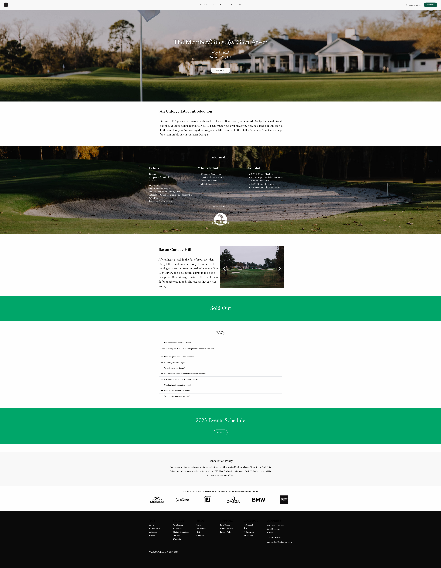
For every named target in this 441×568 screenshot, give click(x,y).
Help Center (225, 525)
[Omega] (233, 499)
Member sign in (415, 5)
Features (232, 5)
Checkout (200, 535)
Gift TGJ (176, 535)
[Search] (406, 5)
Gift (240, 5)
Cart (198, 532)
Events (222, 5)
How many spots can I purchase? (177, 343)
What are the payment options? (177, 396)
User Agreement (226, 528)
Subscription (178, 528)
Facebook (249, 525)
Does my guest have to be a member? (179, 357)
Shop (215, 5)
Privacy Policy (226, 532)
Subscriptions (204, 5)
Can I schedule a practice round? (177, 385)
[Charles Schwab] (284, 499)
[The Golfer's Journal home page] (6, 6)
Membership (178, 525)
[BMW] (258, 499)
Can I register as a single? (174, 362)
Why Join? (177, 539)
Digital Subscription (181, 532)
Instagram (249, 532)
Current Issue (154, 528)
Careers (152, 535)
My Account (201, 528)
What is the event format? (174, 368)
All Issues (153, 532)
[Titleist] (182, 499)
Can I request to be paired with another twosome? (184, 374)
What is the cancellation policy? (177, 391)
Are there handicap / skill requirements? (181, 379)
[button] (220, 70)
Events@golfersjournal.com (236, 467)
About (151, 525)
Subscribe (430, 5)
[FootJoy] (207, 499)
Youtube (249, 535)
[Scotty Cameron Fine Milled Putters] (157, 499)
